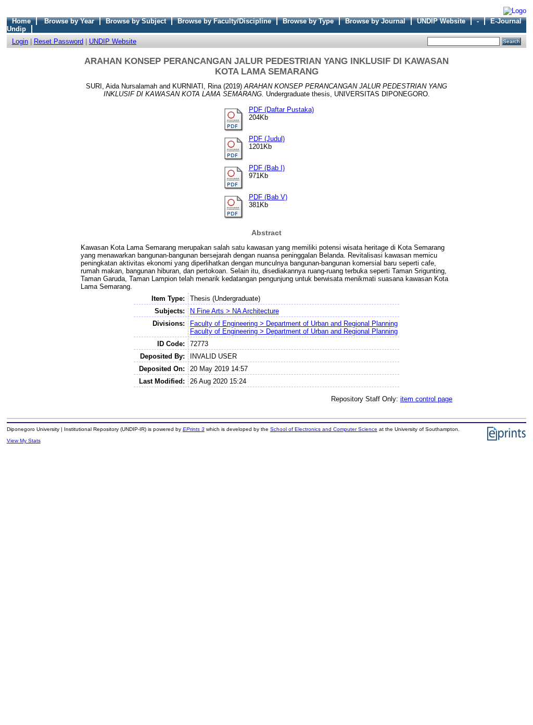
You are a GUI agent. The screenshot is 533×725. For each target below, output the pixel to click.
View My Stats (24, 440)
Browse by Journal (375, 21)
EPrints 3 (194, 429)
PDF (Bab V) (268, 197)
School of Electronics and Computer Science (323, 429)
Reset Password (58, 41)
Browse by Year (69, 21)
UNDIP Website (441, 21)
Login (20, 41)
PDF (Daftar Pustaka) (281, 109)
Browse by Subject (136, 21)
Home (21, 21)
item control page (426, 399)
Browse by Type (308, 21)
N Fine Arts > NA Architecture (234, 311)
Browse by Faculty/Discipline (224, 21)
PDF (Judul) (267, 139)
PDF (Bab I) (267, 168)
